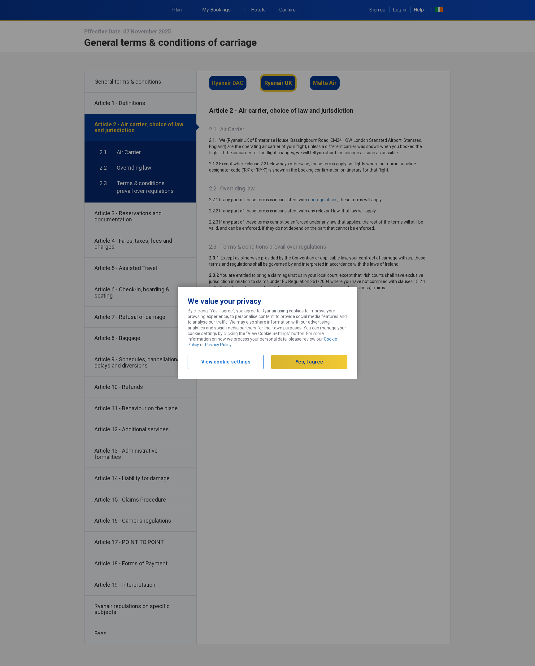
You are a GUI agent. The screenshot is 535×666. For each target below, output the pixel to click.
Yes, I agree (309, 362)
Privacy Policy (218, 344)
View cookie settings (225, 362)
